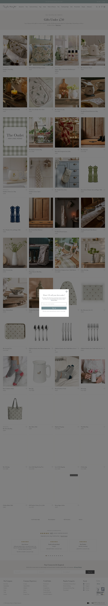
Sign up (54, 308)
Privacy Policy (54, 300)
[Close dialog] (66, 291)
